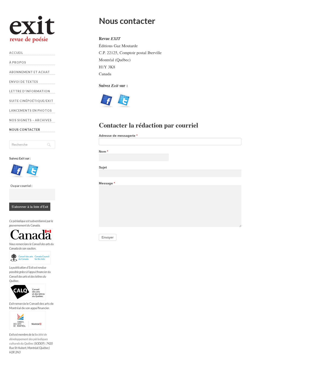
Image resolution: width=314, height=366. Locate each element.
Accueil (16, 53)
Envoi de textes (23, 82)
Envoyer (108, 237)
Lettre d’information (29, 91)
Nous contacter (24, 129)
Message (107, 183)
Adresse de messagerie (118, 135)
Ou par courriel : (21, 186)
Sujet (103, 167)
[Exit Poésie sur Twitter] (32, 177)
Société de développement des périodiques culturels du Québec (28, 339)
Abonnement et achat (29, 72)
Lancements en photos (30, 110)
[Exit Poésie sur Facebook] (16, 177)
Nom (103, 151)
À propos (17, 62)
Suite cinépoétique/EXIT (31, 101)
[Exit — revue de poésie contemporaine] (32, 29)
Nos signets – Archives (30, 120)
